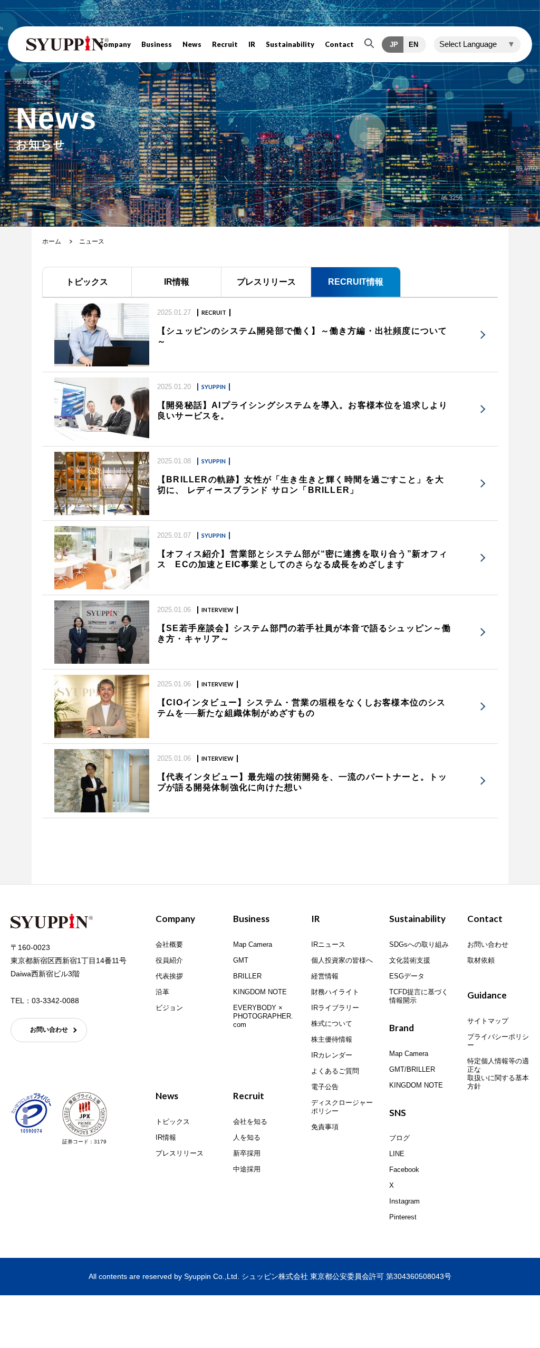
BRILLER (247, 976)
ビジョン (169, 1008)
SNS (397, 1112)
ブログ (399, 1138)
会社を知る (250, 1122)
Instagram (404, 1201)
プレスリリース (266, 281)
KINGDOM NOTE (260, 992)
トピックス (87, 281)
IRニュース (328, 944)
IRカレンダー (331, 1055)
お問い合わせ (49, 1029)
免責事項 (325, 1127)
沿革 (162, 992)
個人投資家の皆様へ (342, 960)
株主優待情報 (331, 1039)
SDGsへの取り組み (419, 944)
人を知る (247, 1137)
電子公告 (325, 1087)
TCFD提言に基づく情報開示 (418, 996)
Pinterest (403, 1217)
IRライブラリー (335, 1008)
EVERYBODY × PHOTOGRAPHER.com (263, 1016)
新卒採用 (247, 1153)
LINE (396, 1154)
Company (115, 44)
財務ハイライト (335, 992)
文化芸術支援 (409, 960)
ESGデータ (407, 976)
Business (156, 44)
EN (413, 45)
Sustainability (290, 44)
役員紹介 (169, 960)
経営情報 (325, 976)
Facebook (404, 1170)
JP (394, 45)
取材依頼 (481, 960)
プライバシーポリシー (498, 1041)
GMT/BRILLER (412, 1069)
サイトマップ (487, 1021)
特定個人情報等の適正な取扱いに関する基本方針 (498, 1073)
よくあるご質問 (335, 1071)
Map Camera (252, 944)
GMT (240, 960)
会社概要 (169, 944)
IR (251, 44)
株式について (331, 1023)
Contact (339, 44)
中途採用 (247, 1169)
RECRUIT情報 (355, 281)
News (191, 44)
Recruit (225, 44)
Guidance (487, 995)
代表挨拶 (169, 976)
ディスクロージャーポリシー (342, 1107)
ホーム (51, 241)
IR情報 (176, 281)
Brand (401, 1027)
